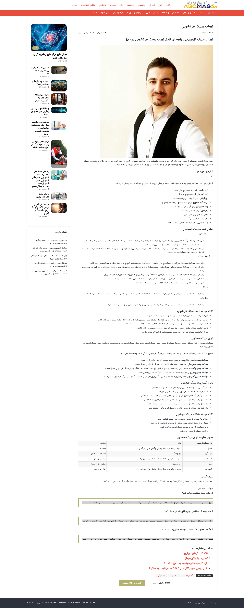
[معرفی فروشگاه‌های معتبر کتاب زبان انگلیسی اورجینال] (59, 99)
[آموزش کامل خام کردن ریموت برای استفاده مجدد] (59, 70)
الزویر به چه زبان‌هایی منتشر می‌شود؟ (40, 83)
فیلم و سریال (118, 12)
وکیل (161, 5)
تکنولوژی (175, 12)
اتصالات (174, 575)
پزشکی (128, 12)
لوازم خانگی (165, 12)
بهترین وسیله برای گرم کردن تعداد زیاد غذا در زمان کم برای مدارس (49, 249)
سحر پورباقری (61, 240)
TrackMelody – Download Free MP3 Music (62, 602)
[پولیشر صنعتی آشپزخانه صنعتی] (59, 196)
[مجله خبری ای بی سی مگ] (200, 5)
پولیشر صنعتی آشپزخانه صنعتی (42, 195)
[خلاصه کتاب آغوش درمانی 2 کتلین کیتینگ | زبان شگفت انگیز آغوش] (59, 208)
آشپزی (147, 12)
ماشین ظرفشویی (88, 5)
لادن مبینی (63, 270)
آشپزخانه (188, 575)
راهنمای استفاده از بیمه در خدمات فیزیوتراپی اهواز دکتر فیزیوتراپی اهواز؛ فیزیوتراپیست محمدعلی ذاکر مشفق (40, 179)
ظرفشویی (102, 5)
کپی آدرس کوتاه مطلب (132, 583)
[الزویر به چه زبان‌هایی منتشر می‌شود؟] (59, 86)
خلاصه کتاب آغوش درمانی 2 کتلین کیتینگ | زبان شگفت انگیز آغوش (40, 209)
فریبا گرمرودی (61, 263)
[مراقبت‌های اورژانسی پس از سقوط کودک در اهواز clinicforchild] (59, 154)
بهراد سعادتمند (61, 255)
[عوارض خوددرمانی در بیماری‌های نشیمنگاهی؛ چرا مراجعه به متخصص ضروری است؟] (59, 125)
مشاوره (113, 5)
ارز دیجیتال (138, 12)
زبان (121, 5)
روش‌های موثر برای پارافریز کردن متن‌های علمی (50, 56)
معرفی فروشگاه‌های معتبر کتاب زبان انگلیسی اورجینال (41, 97)
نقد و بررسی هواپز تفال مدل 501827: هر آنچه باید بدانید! (178, 568)
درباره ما (30, 602)
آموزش (152, 5)
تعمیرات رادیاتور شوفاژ (196, 558)
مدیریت (130, 5)
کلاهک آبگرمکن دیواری (196, 553)
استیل (161, 575)
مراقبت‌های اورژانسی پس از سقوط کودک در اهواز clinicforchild (40, 144)
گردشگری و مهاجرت (189, 12)
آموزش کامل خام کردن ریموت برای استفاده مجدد (40, 70)
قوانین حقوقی (105, 12)
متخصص (141, 5)
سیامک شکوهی (61, 248)
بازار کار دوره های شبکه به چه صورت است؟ (186, 563)
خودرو (74, 5)
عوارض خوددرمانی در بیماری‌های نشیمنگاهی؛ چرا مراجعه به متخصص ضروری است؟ (40, 128)
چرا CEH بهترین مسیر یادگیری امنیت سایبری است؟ (40, 111)
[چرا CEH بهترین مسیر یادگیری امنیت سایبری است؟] (59, 110)
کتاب (168, 5)
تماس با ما (39, 602)
